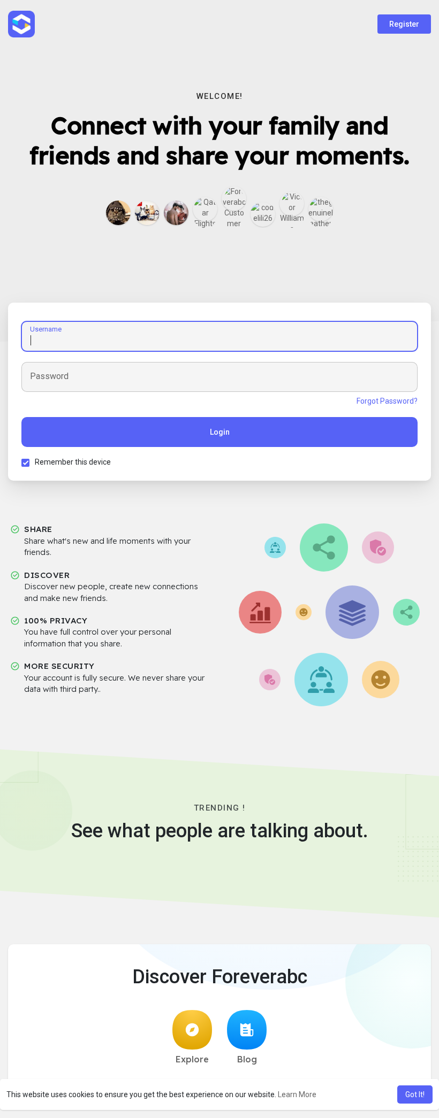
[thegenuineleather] (320, 209)
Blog (247, 1059)
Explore (192, 1059)
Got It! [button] (415, 1094)
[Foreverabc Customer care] (234, 198)
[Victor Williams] (291, 203)
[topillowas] (147, 213)
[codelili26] (263, 214)
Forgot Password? (387, 401)
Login (220, 432)
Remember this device (73, 462)
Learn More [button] (297, 1094)
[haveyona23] (118, 213)
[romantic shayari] (176, 213)
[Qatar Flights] (205, 209)
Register (404, 24)
